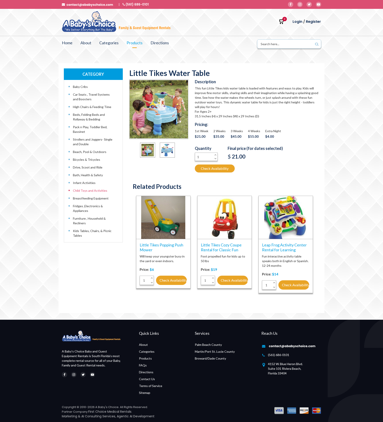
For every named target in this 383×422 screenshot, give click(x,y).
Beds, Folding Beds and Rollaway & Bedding (89, 117)
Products (135, 42)
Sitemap (144, 393)
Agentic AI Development (135, 416)
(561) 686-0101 (278, 355)
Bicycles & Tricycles (86, 159)
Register (313, 21)
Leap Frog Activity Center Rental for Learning (284, 247)
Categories (109, 42)
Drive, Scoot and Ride (87, 167)
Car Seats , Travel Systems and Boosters (91, 97)
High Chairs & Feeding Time (92, 107)
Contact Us (147, 379)
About (85, 42)
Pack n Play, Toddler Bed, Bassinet (90, 129)
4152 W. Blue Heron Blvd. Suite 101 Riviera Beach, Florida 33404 (285, 368)
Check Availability (215, 168)
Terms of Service (150, 386)
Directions (159, 42)
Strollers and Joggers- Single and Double (92, 141)
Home (67, 42)
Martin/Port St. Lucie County (215, 351)
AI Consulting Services (98, 416)
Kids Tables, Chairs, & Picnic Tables (92, 233)
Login (297, 21)
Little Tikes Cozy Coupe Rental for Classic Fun (221, 247)
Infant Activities (84, 183)
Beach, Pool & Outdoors (89, 152)
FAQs (143, 365)
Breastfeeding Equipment (91, 198)
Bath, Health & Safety (88, 175)
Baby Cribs (80, 87)
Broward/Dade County (210, 358)
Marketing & (71, 416)
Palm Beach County (208, 345)
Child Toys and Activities (90, 190)
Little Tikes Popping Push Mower (161, 247)
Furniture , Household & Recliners (89, 221)
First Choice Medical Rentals (109, 411)
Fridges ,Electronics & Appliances (88, 208)
